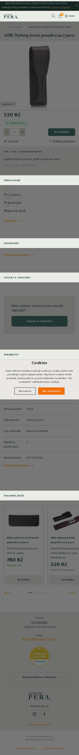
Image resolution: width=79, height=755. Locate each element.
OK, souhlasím (51, 391)
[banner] (11, 16)
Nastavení (25, 391)
